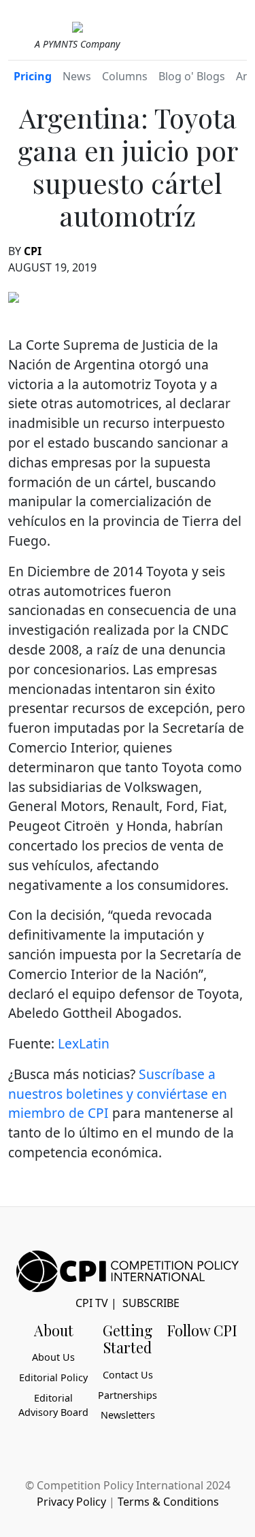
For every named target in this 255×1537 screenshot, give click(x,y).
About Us (53, 1357)
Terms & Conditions (168, 1501)
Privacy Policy (71, 1501)
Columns (125, 76)
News (77, 76)
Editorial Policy (53, 1377)
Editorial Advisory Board (53, 1405)
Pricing (33, 76)
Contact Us (128, 1374)
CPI (32, 251)
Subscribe (151, 1302)
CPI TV (91, 1302)
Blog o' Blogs (191, 76)
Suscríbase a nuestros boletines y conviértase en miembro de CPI (117, 1094)
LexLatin (83, 1043)
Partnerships (127, 1395)
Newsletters (128, 1414)
